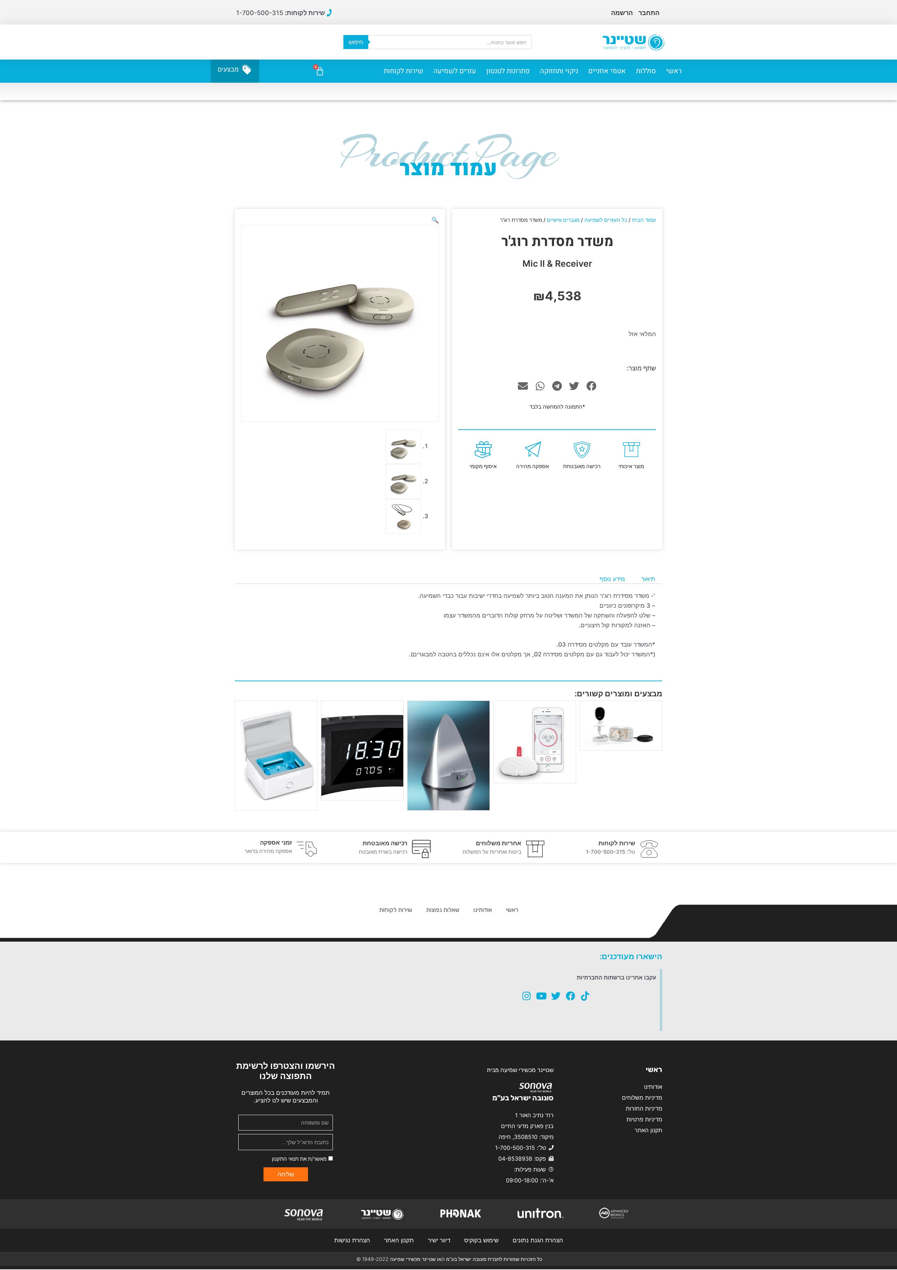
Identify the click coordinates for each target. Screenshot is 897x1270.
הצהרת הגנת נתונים (538, 1240)
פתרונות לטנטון (508, 71)
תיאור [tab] (648, 578)
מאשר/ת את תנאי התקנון (299, 1158)
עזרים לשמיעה (454, 71)
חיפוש (356, 42)
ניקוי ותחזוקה (559, 71)
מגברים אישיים (563, 220)
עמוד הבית (644, 220)
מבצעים (228, 69)
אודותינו (482, 909)
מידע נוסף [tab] (612, 578)
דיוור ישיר (439, 1240)
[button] (591, 386)
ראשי (674, 71)
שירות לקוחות (403, 71)
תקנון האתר (399, 1240)
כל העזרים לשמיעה (605, 220)
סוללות (646, 71)
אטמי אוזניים (607, 71)
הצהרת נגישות (352, 1240)
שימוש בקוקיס (481, 1240)
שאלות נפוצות (442, 909)
